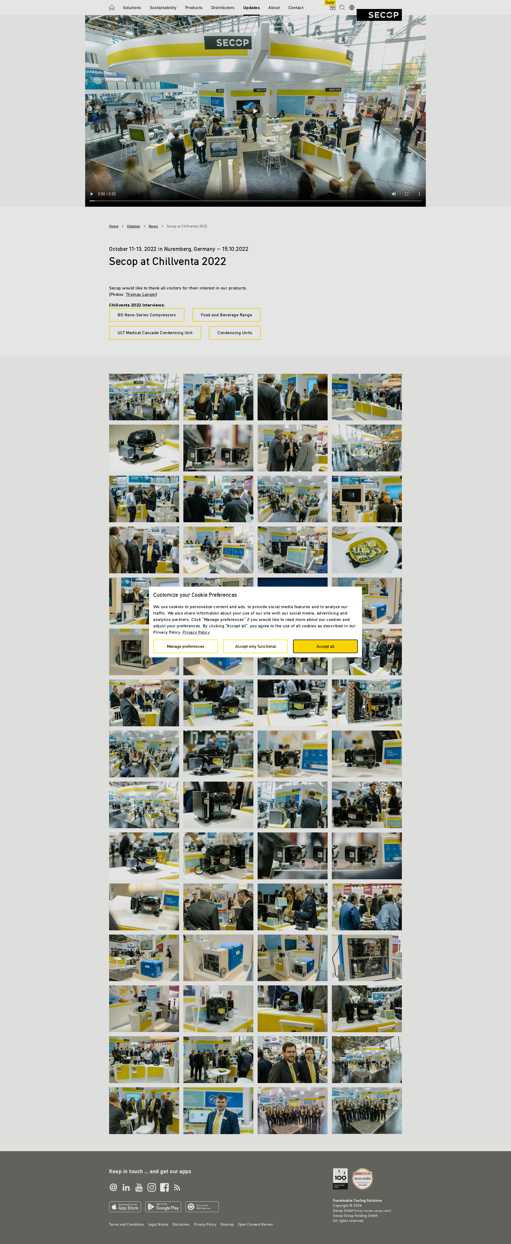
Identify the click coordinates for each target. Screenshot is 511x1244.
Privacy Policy (196, 632)
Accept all (325, 646)
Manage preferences (185, 646)
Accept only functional (255, 646)
